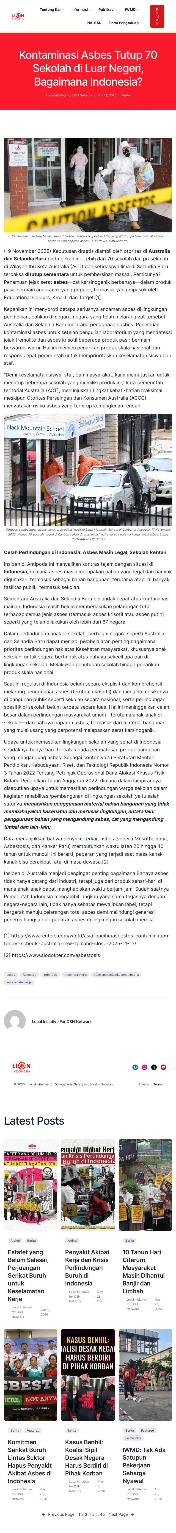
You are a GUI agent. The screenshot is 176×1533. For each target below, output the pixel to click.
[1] (98, 297)
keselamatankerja (19, 982)
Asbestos (29, 974)
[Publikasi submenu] (116, 9)
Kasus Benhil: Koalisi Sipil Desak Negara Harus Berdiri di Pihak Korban (86, 1457)
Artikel (15, 1240)
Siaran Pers (133, 1438)
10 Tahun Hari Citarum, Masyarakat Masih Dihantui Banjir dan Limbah (144, 1272)
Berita (125, 95)
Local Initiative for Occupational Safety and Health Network (70, 1084)
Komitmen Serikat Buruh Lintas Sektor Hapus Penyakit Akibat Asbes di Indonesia (30, 1461)
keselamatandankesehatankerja (116, 974)
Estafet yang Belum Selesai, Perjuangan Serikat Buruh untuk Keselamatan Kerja (28, 1275)
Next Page (121, 1514)
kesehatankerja (76, 974)
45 (102, 1514)
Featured (33, 1430)
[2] (105, 862)
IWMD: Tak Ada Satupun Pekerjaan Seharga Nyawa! (144, 1465)
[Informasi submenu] (90, 9)
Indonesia (50, 974)
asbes (11, 974)
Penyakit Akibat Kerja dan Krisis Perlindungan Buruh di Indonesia (87, 1268)
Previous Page (58, 1514)
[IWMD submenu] (138, 9)
